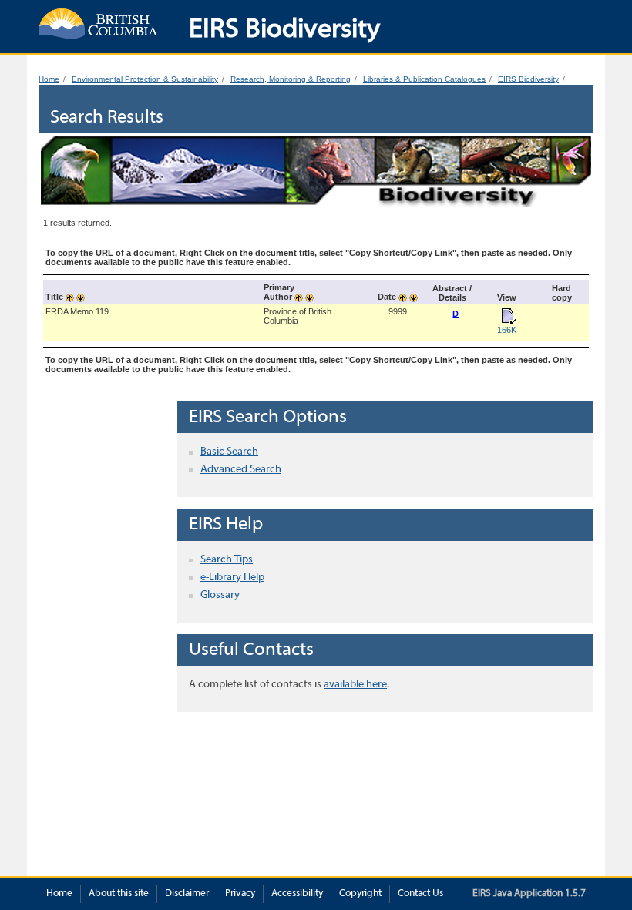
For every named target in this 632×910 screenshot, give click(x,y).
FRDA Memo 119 (77, 311)
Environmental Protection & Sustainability (145, 79)
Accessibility (297, 893)
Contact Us (420, 893)
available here (355, 684)
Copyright (360, 893)
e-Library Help (232, 577)
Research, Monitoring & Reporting (290, 79)
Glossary (220, 595)
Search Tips (226, 560)
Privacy (240, 893)
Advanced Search (240, 469)
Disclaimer (187, 893)
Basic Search (229, 452)
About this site (119, 893)
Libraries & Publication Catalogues (424, 79)
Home (49, 79)
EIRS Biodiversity (528, 79)
